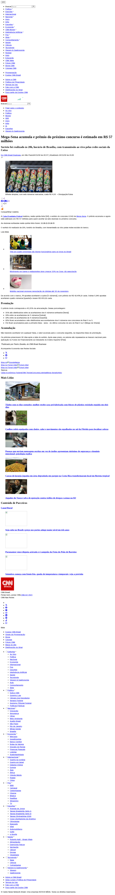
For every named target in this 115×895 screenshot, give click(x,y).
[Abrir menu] (3, 2)
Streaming (14, 801)
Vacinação (14, 847)
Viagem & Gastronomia (14, 50)
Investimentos (15, 739)
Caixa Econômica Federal (12, 216)
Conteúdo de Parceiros (14, 502)
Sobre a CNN (10, 79)
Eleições (8, 11)
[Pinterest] (6, 618)
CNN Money (10, 29)
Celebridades (15, 790)
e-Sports (13, 834)
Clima (12, 716)
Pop (7, 35)
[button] (57, 176)
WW (7, 118)
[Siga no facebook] (6, 355)
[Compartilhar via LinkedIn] (5, 201)
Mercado (13, 736)
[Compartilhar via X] (3, 201)
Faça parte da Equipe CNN (16, 92)
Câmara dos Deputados (20, 698)
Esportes (9, 24)
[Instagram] (6, 613)
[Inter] (6, 602)
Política (8, 9)
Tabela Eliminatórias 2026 (20, 816)
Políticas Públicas (17, 705)
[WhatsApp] (6, 623)
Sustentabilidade (17, 754)
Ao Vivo (13, 654)
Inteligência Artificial (13, 32)
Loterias (13, 752)
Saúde (8, 42)
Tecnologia (9, 47)
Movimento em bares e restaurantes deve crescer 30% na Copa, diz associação (43, 271)
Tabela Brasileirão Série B (20, 813)
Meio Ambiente (16, 718)
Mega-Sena (81, 216)
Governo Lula (15, 695)
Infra (7, 22)
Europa (13, 767)
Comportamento (12, 40)
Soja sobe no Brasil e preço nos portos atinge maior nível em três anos (37, 530)
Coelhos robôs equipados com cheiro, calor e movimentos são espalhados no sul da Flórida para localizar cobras (56, 429)
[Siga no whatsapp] (6, 358)
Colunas (8, 639)
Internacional (10, 14)
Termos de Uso (11, 84)
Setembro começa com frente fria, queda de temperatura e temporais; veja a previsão (44, 574)
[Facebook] (6, 608)
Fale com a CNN (12, 87)
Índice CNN (14, 693)
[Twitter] (6, 605)
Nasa (12, 860)
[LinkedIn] (6, 615)
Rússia (12, 777)
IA (6, 126)
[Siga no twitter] (6, 353)
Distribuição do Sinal (14, 90)
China (12, 780)
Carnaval (13, 788)
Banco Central (16, 741)
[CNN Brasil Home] (13, 101)
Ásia (11, 770)
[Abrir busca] (33, 6)
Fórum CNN (10, 63)
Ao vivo (8, 110)
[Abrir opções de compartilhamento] (5, 204)
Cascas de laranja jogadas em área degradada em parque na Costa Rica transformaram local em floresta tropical (57, 476)
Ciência (8, 45)
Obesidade (14, 855)
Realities (13, 798)
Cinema (13, 793)
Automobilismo (16, 829)
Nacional (9, 17)
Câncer (13, 849)
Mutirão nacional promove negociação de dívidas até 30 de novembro (39, 291)
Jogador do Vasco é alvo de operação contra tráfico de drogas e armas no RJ (40, 498)
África (12, 772)
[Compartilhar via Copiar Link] (9, 201)
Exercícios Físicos (17, 844)
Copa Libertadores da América (23, 819)
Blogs (7, 637)
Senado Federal (16, 700)
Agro (7, 19)
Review (8, 53)
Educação (9, 58)
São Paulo (14, 723)
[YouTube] (6, 610)
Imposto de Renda (17, 747)
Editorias (11, 651)
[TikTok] (6, 620)
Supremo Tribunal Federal (20, 703)
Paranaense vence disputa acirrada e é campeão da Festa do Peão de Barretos (41, 552)
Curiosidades (15, 865)
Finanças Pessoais (17, 749)
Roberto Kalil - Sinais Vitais (21, 839)
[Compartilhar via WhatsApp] (7, 201)
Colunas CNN (10, 68)
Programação (11, 72)
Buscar (8, 6)
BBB (12, 785)
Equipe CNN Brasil (13, 75)
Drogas (13, 852)
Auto (7, 55)
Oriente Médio (16, 775)
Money (8, 115)
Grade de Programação (15, 634)
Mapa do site (10, 645)
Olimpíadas (14, 821)
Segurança (14, 713)
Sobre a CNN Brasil (13, 877)
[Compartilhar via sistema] (2, 206)
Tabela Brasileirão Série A (20, 811)
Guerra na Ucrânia (17, 759)
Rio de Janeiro (16, 726)
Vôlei (12, 826)
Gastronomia (15, 873)
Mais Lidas (7, 377)
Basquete (14, 824)
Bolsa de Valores (17, 744)
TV (11, 803)
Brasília (13, 731)
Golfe (12, 831)
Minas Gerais (15, 729)
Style (7, 37)
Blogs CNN (9, 65)
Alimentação (15, 842)
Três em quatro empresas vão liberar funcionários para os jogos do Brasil (40, 251)
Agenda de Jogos (17, 808)
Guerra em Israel (17, 762)
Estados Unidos (16, 765)
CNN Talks (9, 60)
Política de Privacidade (15, 82)
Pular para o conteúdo (14, 108)
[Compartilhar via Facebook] (2, 201)
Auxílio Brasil (15, 721)
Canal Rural (6, 508)
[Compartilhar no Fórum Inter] (2, 209)
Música (13, 795)
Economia (9, 27)
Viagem (13, 870)
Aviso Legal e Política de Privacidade (20, 880)
